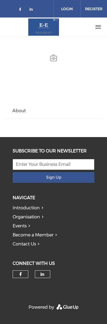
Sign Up (53, 177)
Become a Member (33, 235)
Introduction (26, 207)
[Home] (43, 27)
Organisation (26, 216)
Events (20, 225)
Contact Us (24, 244)
